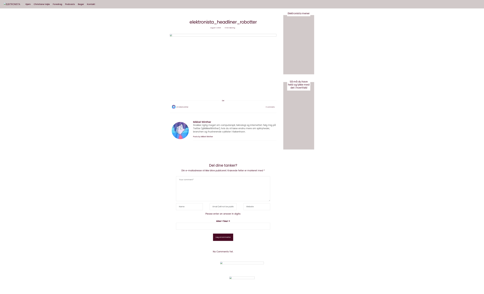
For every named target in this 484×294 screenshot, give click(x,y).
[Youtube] (295, 267)
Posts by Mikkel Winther (203, 136)
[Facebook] (216, 107)
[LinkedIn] (229, 107)
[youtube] (3, 125)
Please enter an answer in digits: (223, 213)
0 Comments (270, 107)
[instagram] (3, 120)
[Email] (223, 107)
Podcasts (70, 4)
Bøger (81, 4)
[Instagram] (289, 267)
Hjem (28, 4)
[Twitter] (219, 107)
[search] (99, 4)
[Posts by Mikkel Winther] (173, 107)
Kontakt (91, 4)
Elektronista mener (299, 13)
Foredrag (57, 4)
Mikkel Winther (183, 107)
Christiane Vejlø (42, 4)
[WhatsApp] (226, 107)
